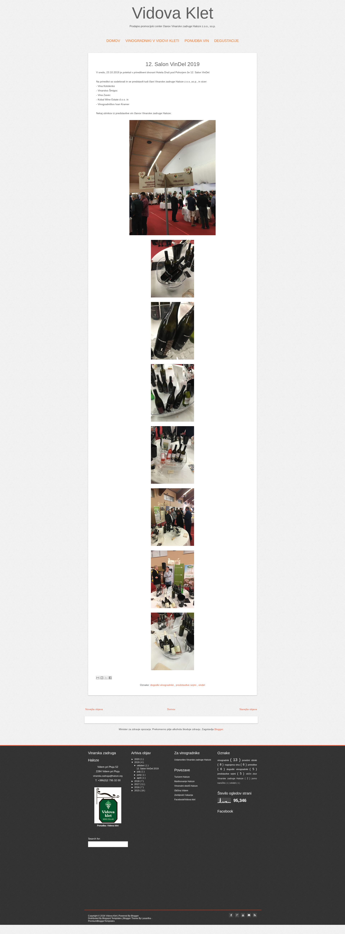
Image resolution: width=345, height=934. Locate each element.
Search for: (94, 838)
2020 (137, 759)
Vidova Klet (172, 13)
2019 (137, 762)
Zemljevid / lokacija (183, 795)
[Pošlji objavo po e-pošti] (98, 678)
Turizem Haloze (182, 777)
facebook (231, 915)
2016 (137, 787)
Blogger (218, 729)
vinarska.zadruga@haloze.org (108, 776)
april (139, 778)
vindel (201, 684)
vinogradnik (223, 760)
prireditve (252, 765)
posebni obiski (249, 760)
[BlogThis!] (102, 678)
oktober (141, 765)
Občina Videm (181, 790)
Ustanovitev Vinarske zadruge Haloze (192, 760)
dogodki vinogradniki (162, 684)
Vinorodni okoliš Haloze (186, 786)
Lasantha (146, 918)
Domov (171, 709)
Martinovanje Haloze (184, 781)
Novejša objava (94, 709)
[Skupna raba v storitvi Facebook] (110, 678)
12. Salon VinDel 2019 (173, 64)
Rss (255, 915)
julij (139, 771)
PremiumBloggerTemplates (101, 921)
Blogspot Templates (112, 918)
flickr (237, 915)
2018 (137, 781)
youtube (243, 915)
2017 (137, 784)
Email (249, 915)
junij (139, 775)
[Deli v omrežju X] (106, 678)
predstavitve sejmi (186, 684)
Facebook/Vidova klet (184, 799)
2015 (137, 790)
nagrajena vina (233, 765)
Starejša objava (248, 709)
